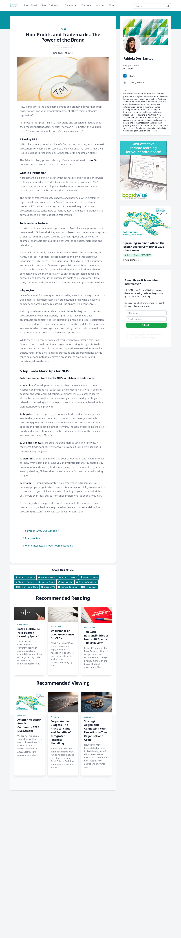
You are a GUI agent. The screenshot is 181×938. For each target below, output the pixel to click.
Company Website (136, 82)
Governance (22, 624)
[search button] (168, 6)
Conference (70, 5)
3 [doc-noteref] (49, 231)
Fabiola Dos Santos (138, 58)
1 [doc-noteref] (97, 152)
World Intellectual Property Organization (48, 545)
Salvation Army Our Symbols (41, 530)
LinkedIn (131, 76)
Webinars (86, 5)
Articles (100, 5)
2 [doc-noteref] (31, 205)
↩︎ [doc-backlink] (59, 530)
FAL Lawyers (128, 68)
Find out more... (131, 259)
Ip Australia (31, 538)
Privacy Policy (148, 337)
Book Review (89, 627)
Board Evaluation (50, 5)
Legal (62, 29)
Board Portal (30, 5)
